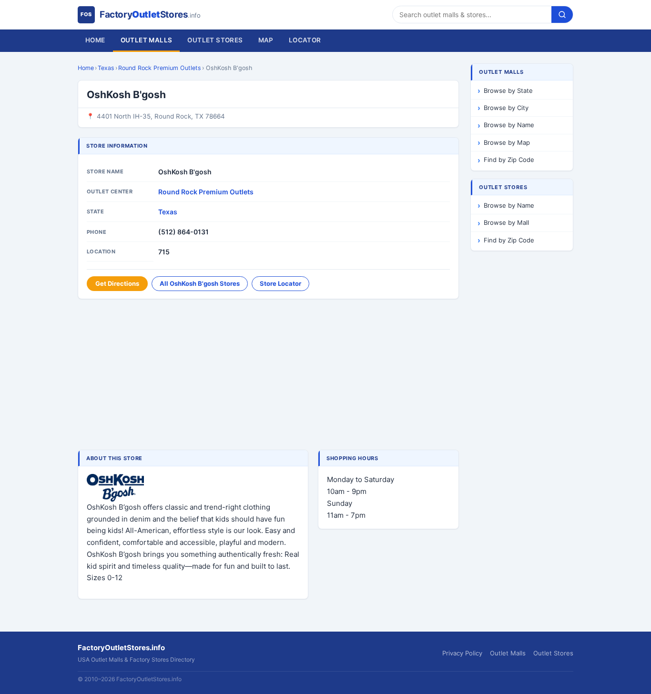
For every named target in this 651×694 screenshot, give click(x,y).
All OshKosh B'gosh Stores (200, 283)
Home (95, 40)
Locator (305, 40)
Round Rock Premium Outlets (159, 67)
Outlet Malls (147, 40)
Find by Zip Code (509, 159)
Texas (106, 67)
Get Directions (117, 283)
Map (266, 40)
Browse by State (508, 90)
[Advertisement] (268, 375)
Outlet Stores (215, 40)
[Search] (562, 14)
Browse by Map (507, 142)
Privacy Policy (462, 653)
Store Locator (280, 283)
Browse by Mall (506, 222)
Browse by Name (509, 125)
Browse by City (506, 107)
